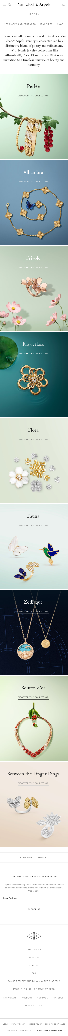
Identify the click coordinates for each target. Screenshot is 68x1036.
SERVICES (34, 957)
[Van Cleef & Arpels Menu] (4, 4)
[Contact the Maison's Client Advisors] (63, 4)
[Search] (9, 4)
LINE (41, 1005)
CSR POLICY (12, 1030)
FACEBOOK (27, 997)
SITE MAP (24, 1030)
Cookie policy (35, 1024)
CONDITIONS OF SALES (55, 1024)
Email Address (10, 898)
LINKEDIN (29, 1005)
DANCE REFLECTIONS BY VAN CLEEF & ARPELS (34, 981)
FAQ (34, 973)
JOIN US (34, 965)
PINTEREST (59, 997)
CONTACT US (34, 949)
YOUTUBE (42, 997)
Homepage (26, 857)
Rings (59, 24)
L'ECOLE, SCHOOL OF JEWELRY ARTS (34, 989)
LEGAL (5, 1024)
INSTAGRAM (9, 997)
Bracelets (46, 24)
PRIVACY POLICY (18, 1024)
